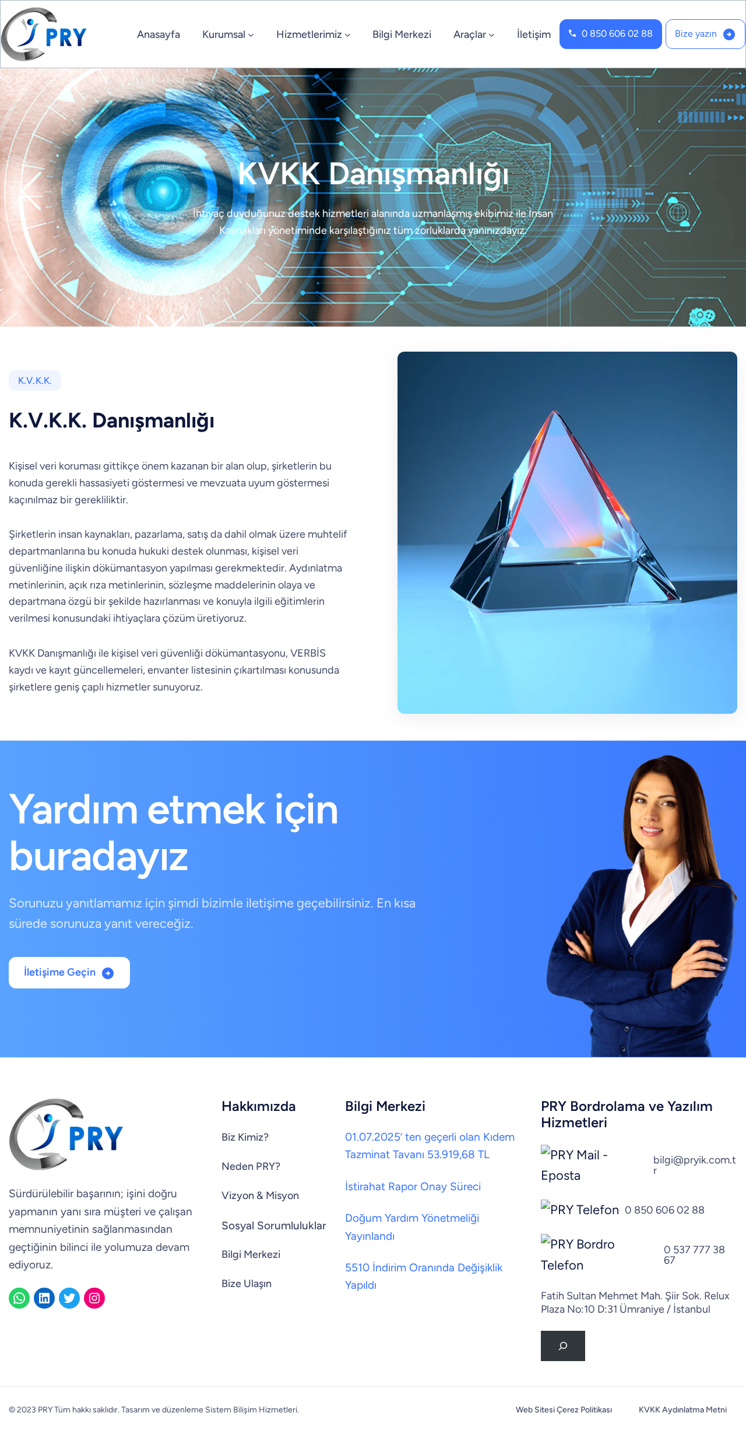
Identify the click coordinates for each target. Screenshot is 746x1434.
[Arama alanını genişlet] (563, 1346)
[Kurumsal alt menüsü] (251, 34)
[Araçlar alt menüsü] (491, 34)
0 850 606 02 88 (617, 33)
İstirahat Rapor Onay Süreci (413, 1186)
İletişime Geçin (60, 972)
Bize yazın (696, 33)
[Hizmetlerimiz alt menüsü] (347, 34)
